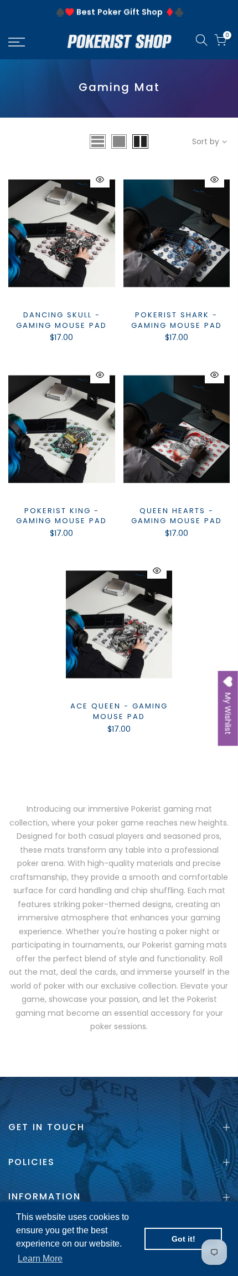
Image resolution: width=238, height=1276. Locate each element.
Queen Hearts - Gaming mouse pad (176, 515)
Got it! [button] (183, 1238)
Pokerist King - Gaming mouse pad (61, 515)
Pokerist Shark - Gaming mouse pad (176, 320)
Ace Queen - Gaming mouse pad (119, 711)
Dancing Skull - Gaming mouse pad (61, 320)
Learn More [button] (40, 1258)
